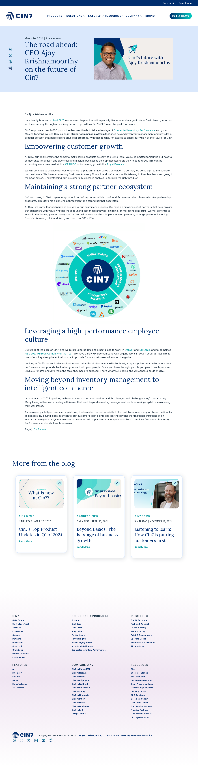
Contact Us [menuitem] (17, 631)
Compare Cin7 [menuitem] (79, 714)
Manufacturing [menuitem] (138, 631)
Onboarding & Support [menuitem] (142, 688)
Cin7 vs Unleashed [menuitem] (81, 688)
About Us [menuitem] (16, 628)
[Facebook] (10, 62)
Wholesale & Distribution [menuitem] (143, 642)
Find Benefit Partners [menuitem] (141, 714)
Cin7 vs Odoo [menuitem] (78, 676)
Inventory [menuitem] (17, 673)
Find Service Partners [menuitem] (141, 706)
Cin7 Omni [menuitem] (77, 628)
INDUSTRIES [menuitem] (139, 616)
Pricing (149, 15)
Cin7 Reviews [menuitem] (18, 657)
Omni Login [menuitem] (185, 3)
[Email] (10, 68)
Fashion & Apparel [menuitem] (140, 624)
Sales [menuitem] (15, 680)
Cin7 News (40, 429)
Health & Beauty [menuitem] (138, 628)
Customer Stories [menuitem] (139, 673)
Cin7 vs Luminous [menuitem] (80, 706)
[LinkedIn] (10, 49)
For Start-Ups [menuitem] (78, 635)
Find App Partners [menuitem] (139, 710)
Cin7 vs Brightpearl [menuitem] (81, 680)
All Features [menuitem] (18, 688)
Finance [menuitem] (16, 676)
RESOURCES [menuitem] (139, 664)
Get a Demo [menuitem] (18, 620)
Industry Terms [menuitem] (138, 691)
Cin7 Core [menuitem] (76, 624)
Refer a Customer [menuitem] (21, 653)
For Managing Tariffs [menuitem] (82, 642)
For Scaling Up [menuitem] (79, 639)
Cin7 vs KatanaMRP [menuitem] (81, 669)
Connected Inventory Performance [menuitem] (89, 650)
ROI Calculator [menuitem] (138, 676)
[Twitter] (10, 55)
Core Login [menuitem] (169, 3)
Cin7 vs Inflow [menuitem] (78, 699)
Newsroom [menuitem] (17, 642)
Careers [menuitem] (16, 635)
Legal (82, 735)
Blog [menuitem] (133, 669)
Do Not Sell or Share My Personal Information (129, 735)
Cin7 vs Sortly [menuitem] (78, 691)
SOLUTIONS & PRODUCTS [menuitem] (90, 616)
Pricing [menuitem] (75, 620)
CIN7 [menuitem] (15, 616)
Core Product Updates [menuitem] (141, 680)
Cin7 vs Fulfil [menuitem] (78, 710)
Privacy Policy (95, 735)
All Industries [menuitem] (137, 646)
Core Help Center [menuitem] (139, 699)
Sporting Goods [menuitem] (138, 639)
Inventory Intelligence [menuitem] (82, 646)
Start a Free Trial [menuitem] (20, 624)
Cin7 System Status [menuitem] (140, 717)
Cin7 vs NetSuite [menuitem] (80, 673)
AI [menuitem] (13, 669)
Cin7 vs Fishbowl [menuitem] (80, 684)
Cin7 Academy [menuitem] (138, 695)
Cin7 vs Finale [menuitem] (78, 702)
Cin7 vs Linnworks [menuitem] (80, 695)
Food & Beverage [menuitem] (139, 620)
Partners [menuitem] (16, 639)
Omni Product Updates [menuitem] (142, 684)
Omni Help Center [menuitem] (139, 702)
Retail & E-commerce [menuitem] (141, 635)
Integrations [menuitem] (78, 631)
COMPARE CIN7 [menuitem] (83, 664)
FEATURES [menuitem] (19, 664)
